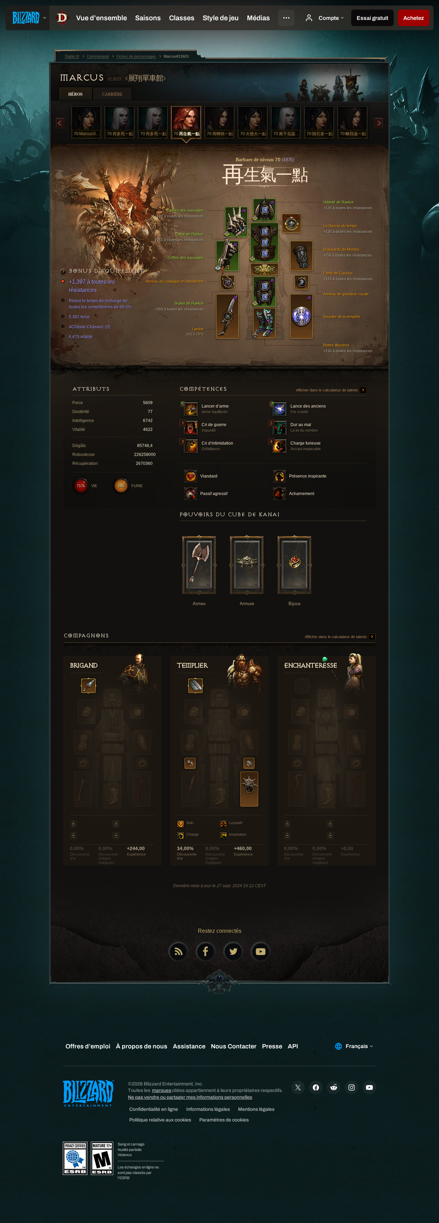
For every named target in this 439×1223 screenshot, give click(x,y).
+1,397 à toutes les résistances (92, 286)
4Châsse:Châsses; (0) (89, 327)
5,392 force (79, 317)
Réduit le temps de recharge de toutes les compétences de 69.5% (100, 303)
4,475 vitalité (81, 336)
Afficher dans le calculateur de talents (327, 390)
